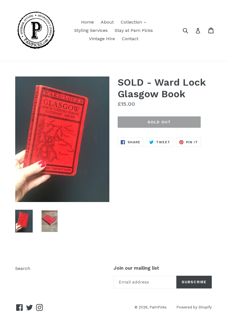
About (107, 22)
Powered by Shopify (194, 307)
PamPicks (158, 307)
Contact (130, 38)
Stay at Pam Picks (134, 30)
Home (87, 22)
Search (22, 268)
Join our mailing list (136, 268)
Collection (135, 22)
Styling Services (91, 30)
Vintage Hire (102, 38)
